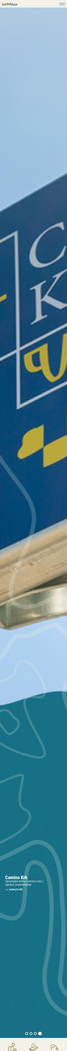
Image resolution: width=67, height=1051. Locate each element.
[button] (27, 1033)
